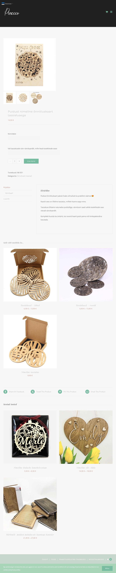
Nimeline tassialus (30, 372)
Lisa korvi (31, 161)
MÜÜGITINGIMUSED (96, 559)
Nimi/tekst (12, 134)
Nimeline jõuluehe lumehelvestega (30, 467)
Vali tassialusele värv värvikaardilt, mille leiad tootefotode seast (32, 148)
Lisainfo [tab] (6, 199)
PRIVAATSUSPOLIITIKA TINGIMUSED (72, 559)
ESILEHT (45, 559)
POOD (53, 559)
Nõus (107, 568)
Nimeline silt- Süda (85, 467)
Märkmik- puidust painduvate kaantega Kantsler (30, 534)
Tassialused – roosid (86, 305)
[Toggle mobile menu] (111, 12)
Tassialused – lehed (30, 305)
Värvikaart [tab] (9, 193)
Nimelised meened (24, 176)
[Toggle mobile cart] (107, 12)
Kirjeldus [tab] (6, 187)
